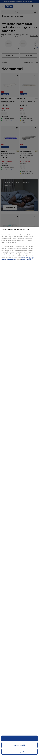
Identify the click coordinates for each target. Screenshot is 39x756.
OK (19, 738)
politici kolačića (26, 259)
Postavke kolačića (20, 745)
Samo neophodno (19, 752)
